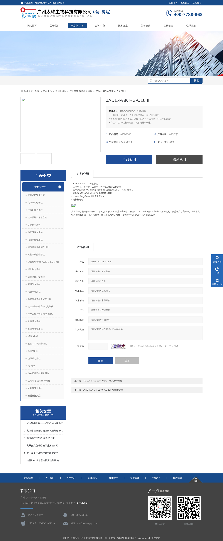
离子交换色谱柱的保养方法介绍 (42, 445)
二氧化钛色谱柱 (35, 210)
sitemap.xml (144, 538)
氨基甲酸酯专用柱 (36, 254)
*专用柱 (31, 366)
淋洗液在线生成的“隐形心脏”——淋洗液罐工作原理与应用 (45, 438)
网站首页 (32, 25)
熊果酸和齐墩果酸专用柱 (39, 299)
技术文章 (123, 25)
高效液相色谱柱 (35, 202)
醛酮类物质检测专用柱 (38, 247)
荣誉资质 (145, 25)
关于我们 (54, 25)
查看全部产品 (34, 395)
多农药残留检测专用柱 (38, 373)
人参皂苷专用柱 (35, 388)
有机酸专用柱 (34, 284)
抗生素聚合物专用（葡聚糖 (40, 306)
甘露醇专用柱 (34, 321)
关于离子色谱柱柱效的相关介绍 (42, 453)
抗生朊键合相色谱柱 (37, 217)
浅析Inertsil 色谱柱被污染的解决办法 (45, 460)
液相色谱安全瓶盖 (36, 195)
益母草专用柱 (34, 358)
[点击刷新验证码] (118, 346)
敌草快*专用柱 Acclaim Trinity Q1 (43, 262)
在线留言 (185, 3)
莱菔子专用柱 (34, 291)
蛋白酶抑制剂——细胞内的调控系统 (45, 423)
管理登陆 (156, 538)
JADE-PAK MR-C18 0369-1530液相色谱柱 (103, 390)
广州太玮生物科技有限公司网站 (47, 3)
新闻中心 (100, 25)
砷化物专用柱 (34, 225)
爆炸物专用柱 (34, 269)
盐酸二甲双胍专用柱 (37, 343)
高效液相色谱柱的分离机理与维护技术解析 (45, 430)
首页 (37, 91)
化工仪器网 (82, 503)
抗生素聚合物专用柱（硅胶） (41, 314)
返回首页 (173, 3)
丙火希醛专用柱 (35, 239)
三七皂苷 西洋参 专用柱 (81, 91)
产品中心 (75, 25)
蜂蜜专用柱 (33, 336)
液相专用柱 (60, 91)
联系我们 (197, 3)
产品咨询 (129, 159)
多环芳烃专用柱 (35, 232)
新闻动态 (92, 478)
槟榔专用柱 (33, 351)
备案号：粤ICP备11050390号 (122, 538)
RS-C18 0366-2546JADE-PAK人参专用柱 (102, 381)
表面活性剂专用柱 (36, 277)
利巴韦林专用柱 (35, 329)
